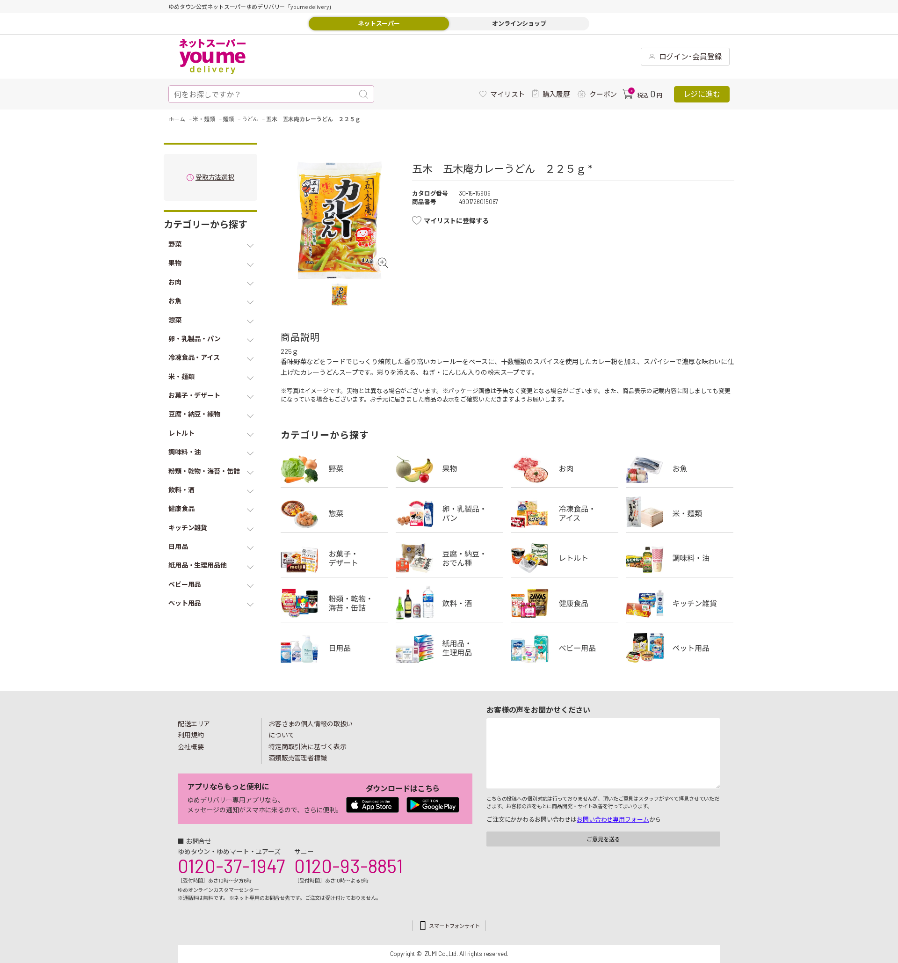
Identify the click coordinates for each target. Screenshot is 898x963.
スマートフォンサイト (454, 925)
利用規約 (191, 735)
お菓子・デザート (334, 558)
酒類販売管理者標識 (297, 758)
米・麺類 (679, 513)
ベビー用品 (564, 648)
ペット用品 (679, 648)
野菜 (334, 468)
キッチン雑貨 (679, 603)
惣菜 (334, 513)
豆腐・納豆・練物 (449, 558)
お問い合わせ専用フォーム (613, 819)
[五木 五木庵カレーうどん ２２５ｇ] (339, 220)
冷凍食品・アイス (564, 513)
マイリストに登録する (456, 221)
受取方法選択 (215, 177)
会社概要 (191, 747)
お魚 (679, 468)
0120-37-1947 (231, 865)
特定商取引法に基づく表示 (307, 747)
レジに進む (701, 93)
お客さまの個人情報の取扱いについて (310, 729)
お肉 (564, 468)
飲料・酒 (449, 603)
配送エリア (194, 724)
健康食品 (564, 603)
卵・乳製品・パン (449, 513)
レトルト (564, 558)
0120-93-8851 (348, 865)
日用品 (334, 648)
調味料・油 (679, 558)
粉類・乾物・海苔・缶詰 (334, 603)
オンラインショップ (519, 23)
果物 (449, 468)
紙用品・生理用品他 (449, 648)
